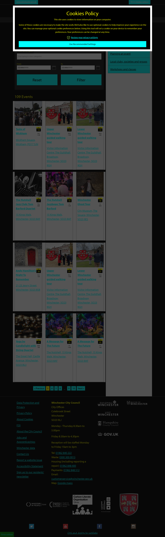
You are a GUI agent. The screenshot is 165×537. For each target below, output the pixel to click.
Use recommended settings (82, 44)
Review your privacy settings (84, 37)
